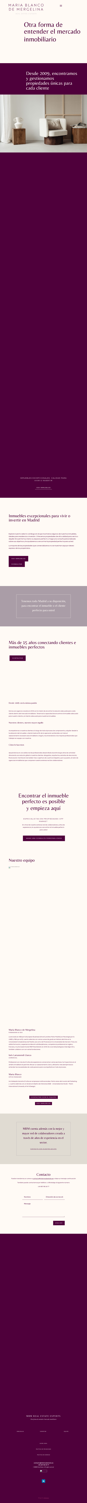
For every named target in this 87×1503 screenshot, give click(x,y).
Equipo (66, 1431)
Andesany (46, 1498)
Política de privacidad (43, 1449)
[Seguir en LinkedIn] (43, 1481)
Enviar (59, 1223)
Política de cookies (43, 1455)
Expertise (43, 1431)
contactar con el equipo (43, 1097)
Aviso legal (43, 1443)
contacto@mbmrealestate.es (43, 1178)
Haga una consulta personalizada (44, 838)
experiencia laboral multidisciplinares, (35, 1044)
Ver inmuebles (43, 488)
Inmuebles (20, 1431)
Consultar (16, 564)
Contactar (17, 658)
